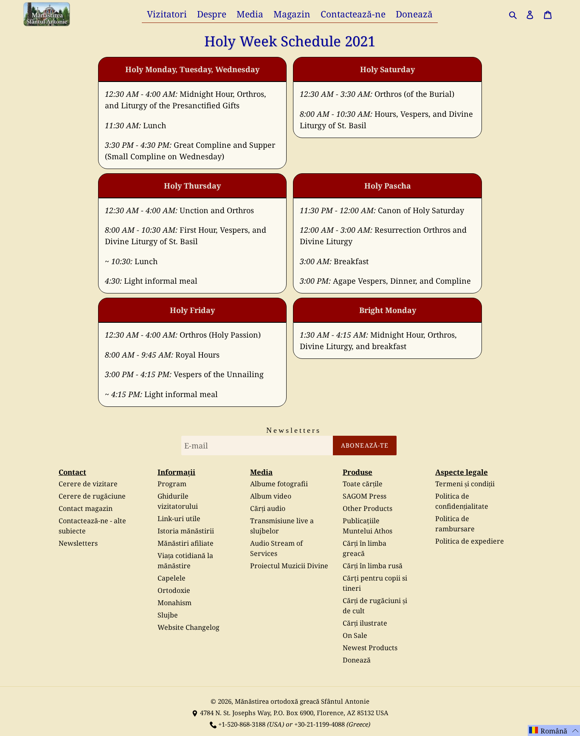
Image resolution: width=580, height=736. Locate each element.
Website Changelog (189, 627)
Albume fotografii (279, 483)
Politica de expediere (469, 541)
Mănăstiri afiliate (186, 543)
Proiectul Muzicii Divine (289, 565)
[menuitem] (167, 14)
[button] (554, 730)
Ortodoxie (174, 590)
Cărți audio (267, 508)
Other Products (367, 508)
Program (172, 483)
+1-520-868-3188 (241, 724)
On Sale (355, 635)
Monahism (174, 602)
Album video (270, 496)
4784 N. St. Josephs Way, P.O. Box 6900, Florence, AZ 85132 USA (294, 712)
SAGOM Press (364, 496)
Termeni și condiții (465, 483)
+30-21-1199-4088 (319, 724)
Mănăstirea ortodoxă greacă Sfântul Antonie (302, 701)
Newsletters (78, 543)
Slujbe (168, 615)
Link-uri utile (179, 518)
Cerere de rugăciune (92, 496)
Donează (357, 660)
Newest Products (370, 647)
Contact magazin (86, 508)
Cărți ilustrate (365, 623)
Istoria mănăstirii (186, 531)
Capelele (172, 578)
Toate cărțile (363, 483)
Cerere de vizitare (88, 483)
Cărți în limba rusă (373, 565)
